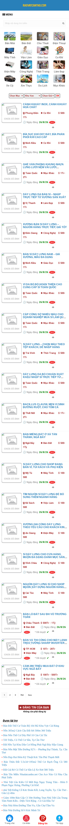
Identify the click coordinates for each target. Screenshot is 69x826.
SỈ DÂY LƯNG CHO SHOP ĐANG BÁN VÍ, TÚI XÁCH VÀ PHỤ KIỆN (43, 465)
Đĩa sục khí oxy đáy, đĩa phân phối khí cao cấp (44, 135)
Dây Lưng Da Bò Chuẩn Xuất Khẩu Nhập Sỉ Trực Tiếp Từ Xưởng (43, 377)
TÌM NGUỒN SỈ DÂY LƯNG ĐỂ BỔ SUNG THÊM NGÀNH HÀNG (43, 495)
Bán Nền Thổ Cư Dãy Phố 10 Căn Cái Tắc (25, 735)
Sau (30, 695)
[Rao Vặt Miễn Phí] (9, 818)
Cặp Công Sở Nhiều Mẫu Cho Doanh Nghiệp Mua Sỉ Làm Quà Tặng (44, 317)
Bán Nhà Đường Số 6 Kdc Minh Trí (21, 810)
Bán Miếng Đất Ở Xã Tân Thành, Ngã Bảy (40, 436)
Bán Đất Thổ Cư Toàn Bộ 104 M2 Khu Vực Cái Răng (31, 725)
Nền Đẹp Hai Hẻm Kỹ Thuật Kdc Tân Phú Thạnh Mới (31, 757)
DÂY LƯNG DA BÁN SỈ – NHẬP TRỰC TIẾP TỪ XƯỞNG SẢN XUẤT (44, 196)
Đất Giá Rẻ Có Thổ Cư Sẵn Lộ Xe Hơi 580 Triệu (28, 769)
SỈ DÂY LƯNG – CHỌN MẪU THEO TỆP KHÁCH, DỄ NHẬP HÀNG (44, 346)
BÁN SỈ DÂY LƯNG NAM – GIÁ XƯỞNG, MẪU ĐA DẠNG (41, 255)
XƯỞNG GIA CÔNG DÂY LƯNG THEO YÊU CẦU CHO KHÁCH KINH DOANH (44, 527)
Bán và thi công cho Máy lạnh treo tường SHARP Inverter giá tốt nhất (45, 643)
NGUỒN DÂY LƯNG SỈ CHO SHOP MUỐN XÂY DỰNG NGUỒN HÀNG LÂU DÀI (44, 587)
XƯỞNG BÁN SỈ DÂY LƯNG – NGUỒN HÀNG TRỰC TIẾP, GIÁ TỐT (45, 226)
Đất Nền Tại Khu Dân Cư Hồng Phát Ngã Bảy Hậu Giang (33, 744)
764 (22, 695)
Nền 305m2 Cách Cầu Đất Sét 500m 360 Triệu (27, 730)
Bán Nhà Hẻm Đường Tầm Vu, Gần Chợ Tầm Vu (28, 805)
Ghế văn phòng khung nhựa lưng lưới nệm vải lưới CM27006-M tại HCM (43, 167)
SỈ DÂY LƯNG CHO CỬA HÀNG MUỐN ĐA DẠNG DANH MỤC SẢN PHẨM (44, 557)
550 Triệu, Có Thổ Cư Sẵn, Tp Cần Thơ (23, 740)
